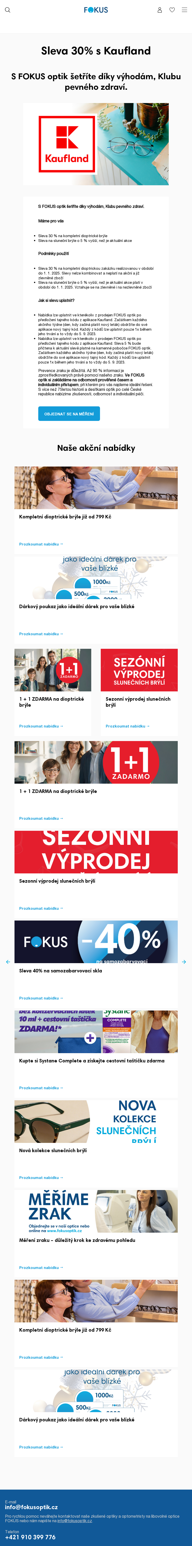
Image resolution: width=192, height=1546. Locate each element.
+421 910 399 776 (30, 1538)
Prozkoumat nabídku (39, 544)
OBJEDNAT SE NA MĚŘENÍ (69, 414)
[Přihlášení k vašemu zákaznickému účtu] (159, 10)
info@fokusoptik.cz (31, 1508)
